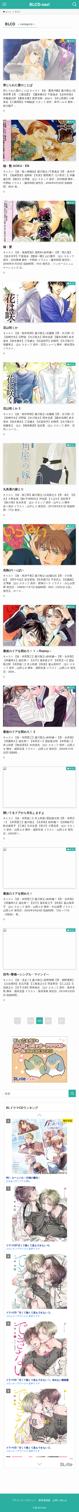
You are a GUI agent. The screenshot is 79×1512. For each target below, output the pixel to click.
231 (61, 1020)
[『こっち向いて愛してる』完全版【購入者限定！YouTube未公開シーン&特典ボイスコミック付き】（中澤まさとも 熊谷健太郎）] (39, 1262)
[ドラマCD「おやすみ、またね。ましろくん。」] (39, 1333)
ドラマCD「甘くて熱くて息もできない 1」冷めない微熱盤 (37, 1157)
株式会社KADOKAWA (16, 1300)
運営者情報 (44, 1500)
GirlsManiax (66, 1464)
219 (30, 1020)
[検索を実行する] (72, 1093)
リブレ (9, 1434)
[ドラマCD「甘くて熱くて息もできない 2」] (39, 1195)
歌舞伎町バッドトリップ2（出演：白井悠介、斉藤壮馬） (36, 1431)
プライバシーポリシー (24, 1500)
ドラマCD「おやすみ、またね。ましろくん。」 (31, 1363)
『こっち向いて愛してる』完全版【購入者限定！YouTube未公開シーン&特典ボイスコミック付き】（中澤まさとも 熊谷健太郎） (38, 1296)
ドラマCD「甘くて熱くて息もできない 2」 (29, 1225)
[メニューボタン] (4, 4)
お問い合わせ (60, 1500)
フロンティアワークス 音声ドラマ (23, 1161)
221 (48, 1020)
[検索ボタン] (74, 4)
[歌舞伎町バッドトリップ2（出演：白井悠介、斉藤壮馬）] (39, 1400)
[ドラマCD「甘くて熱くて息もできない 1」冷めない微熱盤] (39, 1127)
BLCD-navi (39, 4)
